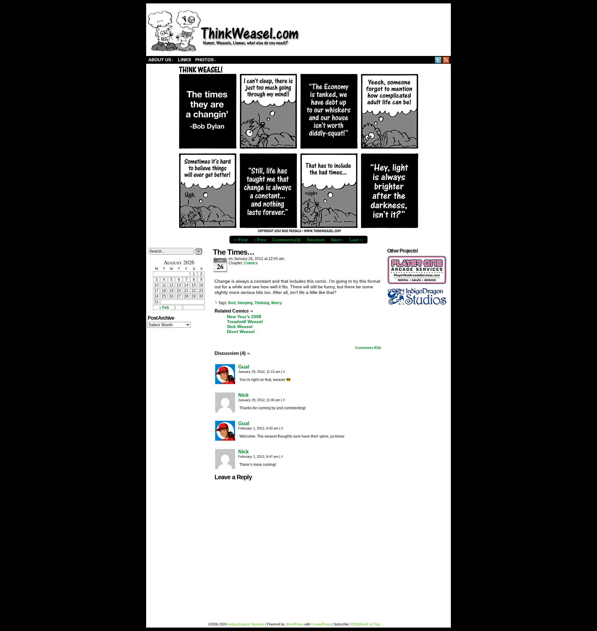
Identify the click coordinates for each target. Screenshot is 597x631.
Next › (337, 239)
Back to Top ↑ (371, 624)
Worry (276, 303)
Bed (231, 303)
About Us (161, 59)
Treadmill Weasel (245, 321)
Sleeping (244, 303)
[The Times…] (298, 231)
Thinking (261, 303)
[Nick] (225, 410)
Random (316, 239)
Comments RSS (368, 348)
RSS (446, 60)
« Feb (164, 307)
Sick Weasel (239, 326)
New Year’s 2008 (244, 316)
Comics (251, 263)
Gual (243, 366)
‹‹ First (241, 239)
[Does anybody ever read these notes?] (224, 50)
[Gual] (225, 382)
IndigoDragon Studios (246, 624)
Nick (243, 395)
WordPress (294, 624)
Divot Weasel (241, 331)
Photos (205, 59)
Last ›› (356, 239)
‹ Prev (260, 239)
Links (184, 59)
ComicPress (321, 624)
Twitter (438, 60)
